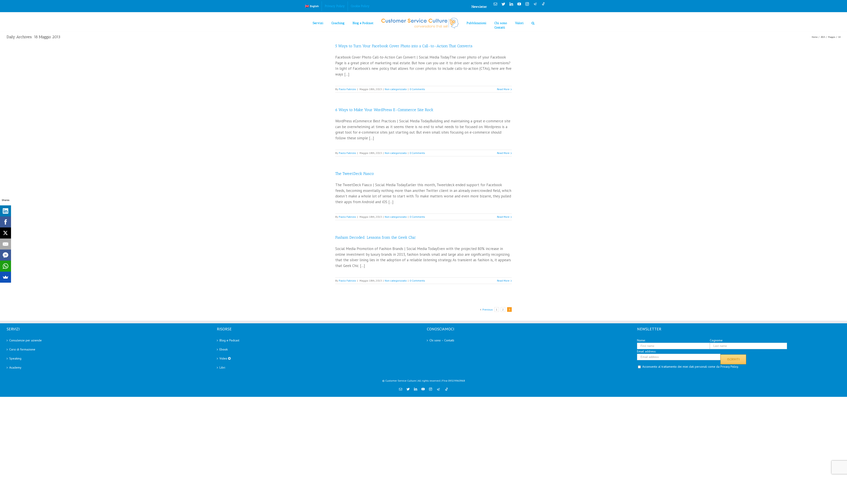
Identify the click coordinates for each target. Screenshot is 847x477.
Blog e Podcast (229, 340)
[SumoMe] (5, 277)
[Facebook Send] (5, 255)
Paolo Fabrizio (347, 89)
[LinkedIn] (5, 210)
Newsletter (479, 7)
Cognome (716, 340)
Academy (15, 367)
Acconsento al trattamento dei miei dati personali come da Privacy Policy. (690, 367)
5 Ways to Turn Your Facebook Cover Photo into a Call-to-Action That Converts (403, 46)
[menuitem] (312, 6)
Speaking (15, 358)
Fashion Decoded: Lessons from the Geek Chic (375, 237)
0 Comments (417, 89)
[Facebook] (5, 221)
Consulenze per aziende (25, 340)
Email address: (646, 351)
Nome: (641, 340)
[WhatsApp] (5, 266)
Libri (222, 367)
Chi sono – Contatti (441, 340)
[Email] (5, 244)
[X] (5, 232)
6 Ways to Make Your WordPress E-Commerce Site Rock (384, 109)
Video (223, 358)
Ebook (223, 349)
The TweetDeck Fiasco (354, 173)
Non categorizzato (396, 89)
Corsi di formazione (22, 349)
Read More (503, 89)
